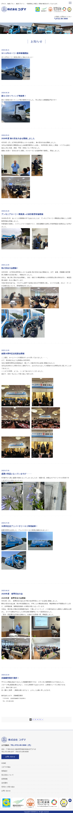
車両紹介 (4, 771)
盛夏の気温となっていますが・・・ (16, 474)
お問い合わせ (10, 757)
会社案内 (4, 783)
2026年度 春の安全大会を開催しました (18, 138)
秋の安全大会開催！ (10, 268)
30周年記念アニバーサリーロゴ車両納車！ (19, 526)
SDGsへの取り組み (8, 787)
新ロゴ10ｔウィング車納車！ (13, 96)
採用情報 (4, 779)
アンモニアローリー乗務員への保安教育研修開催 (22, 214)
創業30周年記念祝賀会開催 (12, 353)
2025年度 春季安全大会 (12, 594)
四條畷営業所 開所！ (10, 678)
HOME (3, 763)
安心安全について (7, 775)
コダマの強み (6, 767)
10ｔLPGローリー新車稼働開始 (14, 53)
